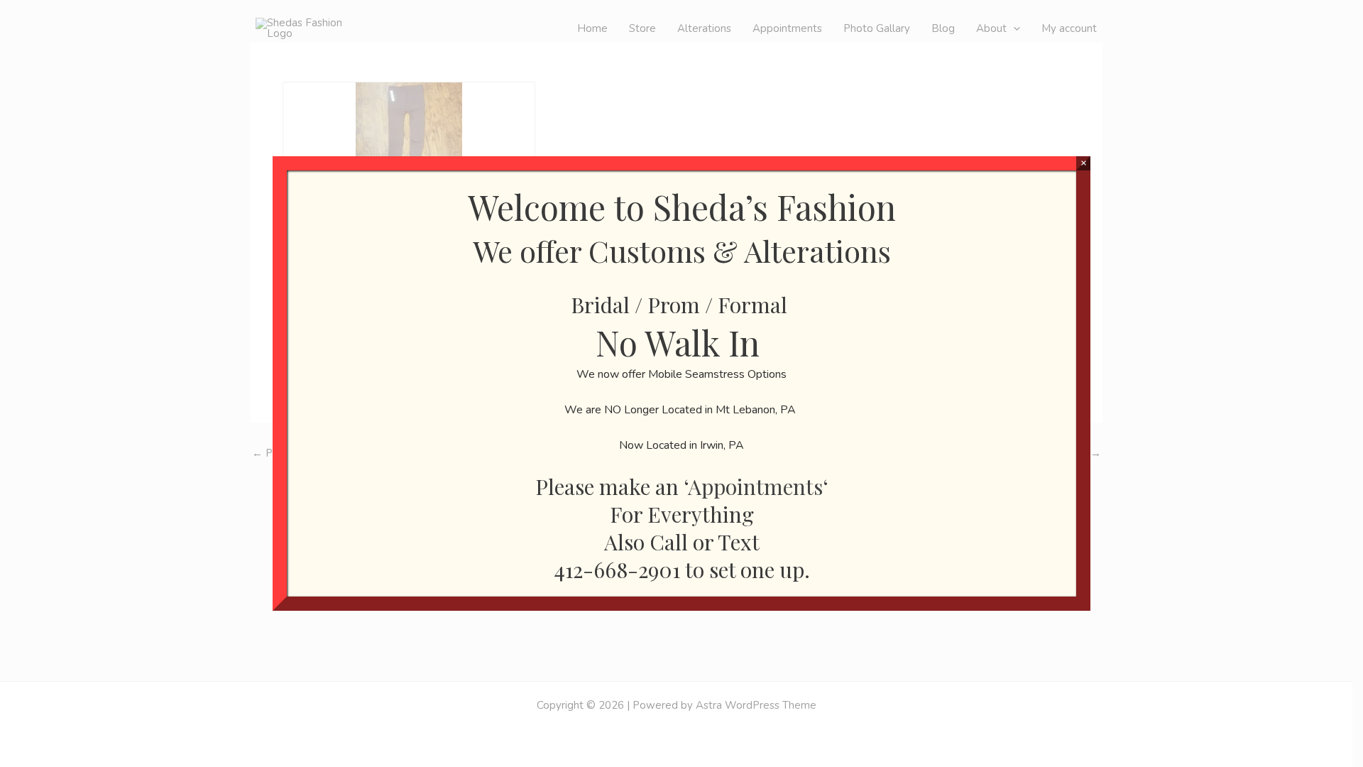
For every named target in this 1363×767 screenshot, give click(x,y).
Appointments (755, 486)
